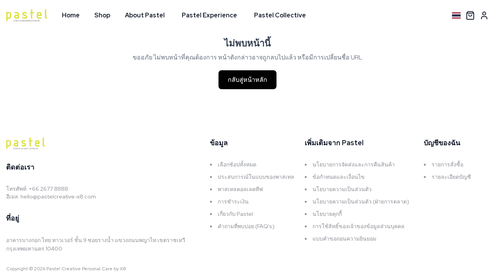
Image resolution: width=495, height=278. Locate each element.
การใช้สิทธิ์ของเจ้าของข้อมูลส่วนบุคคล (358, 226)
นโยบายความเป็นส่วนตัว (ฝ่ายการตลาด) (360, 201)
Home (71, 15)
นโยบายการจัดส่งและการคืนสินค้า (353, 164)
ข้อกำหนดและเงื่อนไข (338, 176)
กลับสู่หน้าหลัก (247, 80)
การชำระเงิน (233, 201)
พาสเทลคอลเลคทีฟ (240, 189)
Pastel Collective (280, 15)
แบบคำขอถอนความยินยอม (344, 238)
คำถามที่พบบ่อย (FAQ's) (246, 226)
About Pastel (145, 15)
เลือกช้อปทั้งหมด (237, 164)
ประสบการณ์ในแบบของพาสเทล (256, 176)
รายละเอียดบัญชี (451, 176)
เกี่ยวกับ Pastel (235, 213)
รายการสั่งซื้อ (447, 164)
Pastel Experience (209, 15)
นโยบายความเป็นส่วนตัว (342, 189)
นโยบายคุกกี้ (327, 213)
